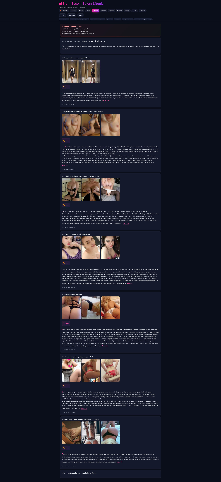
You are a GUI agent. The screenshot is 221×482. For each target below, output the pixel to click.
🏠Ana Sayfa (64, 10)
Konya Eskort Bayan (74, 41)
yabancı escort (148, 19)
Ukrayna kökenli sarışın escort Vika (76, 58)
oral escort (117, 19)
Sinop (88, 10)
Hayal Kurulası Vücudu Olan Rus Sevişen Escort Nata (83, 111)
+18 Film (62, 15)
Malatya (119, 10)
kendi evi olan (100, 19)
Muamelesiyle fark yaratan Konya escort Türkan (81, 419)
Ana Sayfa (65, 41)
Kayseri (103, 10)
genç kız (93, 19)
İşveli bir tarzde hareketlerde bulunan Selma (79, 473)
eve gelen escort (84, 19)
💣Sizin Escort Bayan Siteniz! (82, 3)
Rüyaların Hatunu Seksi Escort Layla (76, 234)
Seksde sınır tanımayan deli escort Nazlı (78, 357)
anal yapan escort (64, 19)
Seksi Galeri (71, 15)
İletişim (81, 15)
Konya (96, 10)
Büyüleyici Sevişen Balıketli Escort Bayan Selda (81, 176)
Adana (134, 10)
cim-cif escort (74, 19)
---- (67, 87)
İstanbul (111, 10)
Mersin (81, 10)
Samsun (73, 10)
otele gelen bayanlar (128, 19)
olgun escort (109, 19)
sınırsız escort (138, 19)
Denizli (127, 10)
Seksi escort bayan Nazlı (72, 294)
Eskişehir (142, 10)
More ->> (106, 100)
